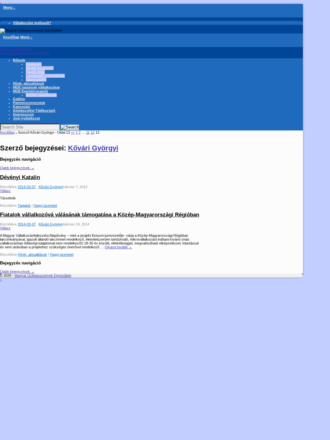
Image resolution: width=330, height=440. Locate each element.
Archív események (41, 95)
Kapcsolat (21, 107)
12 (92, 132)
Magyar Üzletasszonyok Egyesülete (43, 275)
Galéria (19, 99)
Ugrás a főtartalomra (16, 49)
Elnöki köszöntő (39, 68)
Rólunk (19, 60)
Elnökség (34, 64)
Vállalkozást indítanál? (32, 23)
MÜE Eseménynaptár (30, 91)
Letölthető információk (45, 76)
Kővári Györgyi (93, 148)
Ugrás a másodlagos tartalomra (24, 53)
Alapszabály (36, 79)
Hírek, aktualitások (28, 83)
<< (73, 132)
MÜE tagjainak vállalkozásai (36, 87)
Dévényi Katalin (20, 177)
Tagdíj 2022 (35, 72)
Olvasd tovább (118, 247)
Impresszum (23, 114)
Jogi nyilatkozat (26, 118)
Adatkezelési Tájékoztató (34, 110)
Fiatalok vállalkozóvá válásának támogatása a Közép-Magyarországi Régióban (99, 214)
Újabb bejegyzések (17, 168)
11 (88, 132)
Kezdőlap (11, 37)
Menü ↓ (9, 7)
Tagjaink (24, 205)
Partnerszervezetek (29, 103)
